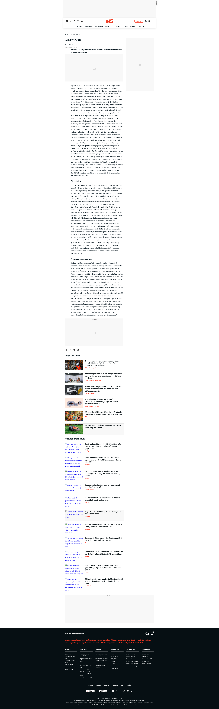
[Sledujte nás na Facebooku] (74, 21)
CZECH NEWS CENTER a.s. (115, 698)
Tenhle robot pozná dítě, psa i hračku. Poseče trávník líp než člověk (103, 426)
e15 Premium (78, 26)
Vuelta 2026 (139, 643)
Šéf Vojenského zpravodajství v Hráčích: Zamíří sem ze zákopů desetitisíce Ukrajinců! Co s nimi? (104, 581)
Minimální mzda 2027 (147, 663)
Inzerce (106, 685)
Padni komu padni (100, 663)
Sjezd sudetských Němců (101, 658)
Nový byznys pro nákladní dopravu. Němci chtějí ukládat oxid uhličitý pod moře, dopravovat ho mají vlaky (102, 363)
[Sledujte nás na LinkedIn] (66, 21)
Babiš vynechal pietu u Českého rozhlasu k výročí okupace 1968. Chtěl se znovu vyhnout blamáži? (103, 460)
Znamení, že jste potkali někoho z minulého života (86, 659)
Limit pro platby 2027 (147, 659)
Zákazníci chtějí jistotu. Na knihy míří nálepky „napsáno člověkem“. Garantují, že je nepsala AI (104, 413)
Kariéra (129, 685)
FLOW (126, 26)
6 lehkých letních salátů (86, 678)
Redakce (98, 685)
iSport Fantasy (102, 640)
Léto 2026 (83, 649)
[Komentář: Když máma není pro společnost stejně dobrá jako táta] (74, 489)
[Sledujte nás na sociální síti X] (70, 21)
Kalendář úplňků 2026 (70, 667)
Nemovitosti (131, 640)
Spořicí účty (145, 656)
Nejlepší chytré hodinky (132, 661)
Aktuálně (68, 649)
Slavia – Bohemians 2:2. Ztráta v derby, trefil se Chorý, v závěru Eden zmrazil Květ (103, 525)
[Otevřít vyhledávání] (149, 21)
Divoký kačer (98, 667)
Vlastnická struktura (83, 705)
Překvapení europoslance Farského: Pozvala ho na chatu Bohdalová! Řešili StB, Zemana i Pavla (104, 553)
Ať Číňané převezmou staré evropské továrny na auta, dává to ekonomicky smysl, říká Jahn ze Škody (103, 376)
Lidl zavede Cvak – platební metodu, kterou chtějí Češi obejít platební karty (102, 499)
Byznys (107, 26)
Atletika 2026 (114, 666)
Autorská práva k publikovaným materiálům (76, 702)
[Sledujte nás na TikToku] (85, 21)
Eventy (141, 26)
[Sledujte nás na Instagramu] (78, 21)
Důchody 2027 (145, 661)
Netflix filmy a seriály (131, 666)
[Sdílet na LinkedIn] (78, 350)
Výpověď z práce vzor (100, 665)
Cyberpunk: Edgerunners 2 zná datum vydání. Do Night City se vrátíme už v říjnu (103, 539)
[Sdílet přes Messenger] (74, 350)
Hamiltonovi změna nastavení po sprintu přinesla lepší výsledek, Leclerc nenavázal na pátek (103, 567)
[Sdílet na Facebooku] (66, 350)
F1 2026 (113, 663)
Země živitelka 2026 (147, 666)
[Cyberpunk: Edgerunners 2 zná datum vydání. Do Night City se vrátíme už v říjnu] (74, 542)
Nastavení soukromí (148, 702)
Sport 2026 (115, 649)
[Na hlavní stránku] (109, 21)
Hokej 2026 (114, 659)
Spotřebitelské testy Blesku (117, 640)
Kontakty (90, 685)
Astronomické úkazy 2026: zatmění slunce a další (85, 665)
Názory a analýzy (75, 34)
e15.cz (66, 34)
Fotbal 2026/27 (114, 656)
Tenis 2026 (113, 661)
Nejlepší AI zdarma (131, 659)
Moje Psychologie (70, 640)
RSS (122, 685)
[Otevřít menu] (152, 21)
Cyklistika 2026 (114, 668)
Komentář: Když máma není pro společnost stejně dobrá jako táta (102, 486)
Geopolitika (99, 26)
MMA (112, 654)
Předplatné (115, 685)
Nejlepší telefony (130, 656)
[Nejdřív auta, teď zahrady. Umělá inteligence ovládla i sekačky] (74, 515)
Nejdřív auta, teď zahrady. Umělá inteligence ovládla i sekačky (103, 513)
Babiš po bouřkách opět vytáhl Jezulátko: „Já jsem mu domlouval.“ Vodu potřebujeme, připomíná (103, 446)
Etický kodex (120, 705)
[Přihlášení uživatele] (145, 21)
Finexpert (133, 26)
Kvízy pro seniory (69, 664)
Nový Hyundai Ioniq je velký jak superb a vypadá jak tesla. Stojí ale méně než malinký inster (102, 473)
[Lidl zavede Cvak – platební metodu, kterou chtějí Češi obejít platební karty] (74, 502)
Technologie (130, 649)
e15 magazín (117, 26)
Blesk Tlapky (81, 640)
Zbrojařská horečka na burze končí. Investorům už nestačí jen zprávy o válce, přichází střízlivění (101, 401)
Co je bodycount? (69, 669)
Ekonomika (88, 26)
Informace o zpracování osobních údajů (126, 702)
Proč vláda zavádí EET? (101, 660)
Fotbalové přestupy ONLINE (94, 643)
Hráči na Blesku (91, 640)
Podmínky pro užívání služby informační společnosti (102, 702)
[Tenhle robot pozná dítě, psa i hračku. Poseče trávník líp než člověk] (74, 429)
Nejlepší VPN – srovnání (132, 663)
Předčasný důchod (146, 654)
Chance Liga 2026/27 (127, 643)
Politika (98, 649)
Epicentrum (68, 654)
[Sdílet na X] (70, 350)
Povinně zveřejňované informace (132, 705)
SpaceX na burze (130, 654)
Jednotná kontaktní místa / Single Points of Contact (102, 705)
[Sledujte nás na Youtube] (81, 21)
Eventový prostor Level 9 (112, 643)
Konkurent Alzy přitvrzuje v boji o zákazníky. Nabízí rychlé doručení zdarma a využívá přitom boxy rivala (103, 388)
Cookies (140, 702)
